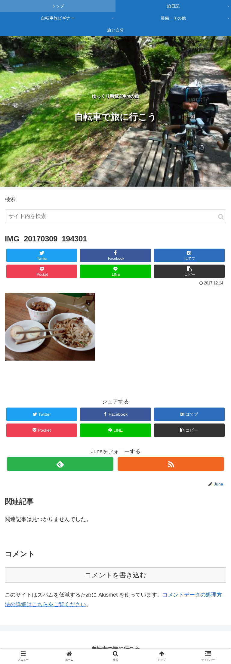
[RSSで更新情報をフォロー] (171, 464)
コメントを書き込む (115, 575)
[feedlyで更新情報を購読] (60, 464)
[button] (221, 216)
